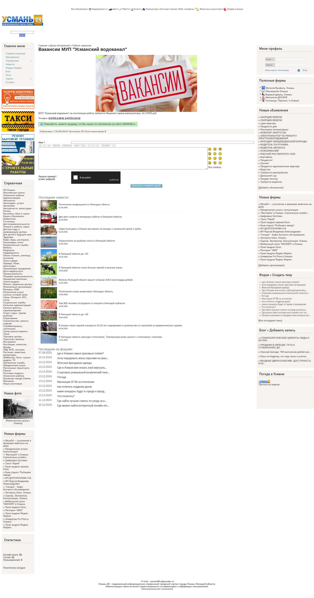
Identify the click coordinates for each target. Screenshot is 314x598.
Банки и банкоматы (13, 216)
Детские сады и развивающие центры (15, 230)
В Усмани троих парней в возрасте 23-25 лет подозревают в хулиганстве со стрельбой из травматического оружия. (121, 325)
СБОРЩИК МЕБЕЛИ (271, 117)
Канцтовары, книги (13, 242)
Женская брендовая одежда (74, 363)
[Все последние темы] (270, 320)
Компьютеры (152, 9)
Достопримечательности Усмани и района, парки (16, 225)
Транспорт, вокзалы (13, 339)
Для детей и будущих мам (17, 234)
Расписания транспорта (16, 368)
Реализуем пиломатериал (274, 129)
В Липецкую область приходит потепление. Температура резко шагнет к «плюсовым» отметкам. (110, 337)
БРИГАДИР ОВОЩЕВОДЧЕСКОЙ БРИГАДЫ (283, 141)
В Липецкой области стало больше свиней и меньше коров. (90, 267)
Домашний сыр (268, 175)
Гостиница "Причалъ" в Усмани (282, 100)
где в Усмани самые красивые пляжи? (80, 353)
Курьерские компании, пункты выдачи (15, 280)
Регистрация (283, 70)
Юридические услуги (14, 365)
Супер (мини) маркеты (15, 331)
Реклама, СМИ (11, 289)
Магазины (8, 381)
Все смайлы (214, 167)
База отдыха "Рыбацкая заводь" (277, 225)
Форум (264, 275)
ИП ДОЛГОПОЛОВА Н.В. (18, 478)
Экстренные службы (14, 362)
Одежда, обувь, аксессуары (11, 264)
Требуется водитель (271, 182)
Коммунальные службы (15, 245)
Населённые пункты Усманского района (14, 194)
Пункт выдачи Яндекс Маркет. (276, 253)
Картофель (266, 157)
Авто (115, 9)
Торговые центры (12, 336)
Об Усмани (9, 190)
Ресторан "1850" (14, 510)
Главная (42, 45)
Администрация (11, 198)
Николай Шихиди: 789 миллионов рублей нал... (285, 352)
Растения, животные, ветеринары (14, 353)
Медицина (8, 250)
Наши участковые (12, 383)
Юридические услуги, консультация (15, 450)
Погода (61, 377)
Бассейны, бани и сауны (16, 213)
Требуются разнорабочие (274, 172)
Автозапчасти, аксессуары (17, 208)
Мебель (7, 247)
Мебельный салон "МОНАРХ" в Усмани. (14, 502)
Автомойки (9, 205)
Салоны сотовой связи (15, 294)
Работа (125, 9)
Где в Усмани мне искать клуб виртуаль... (82, 367)
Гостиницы (9, 221)
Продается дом (268, 126)
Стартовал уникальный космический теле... (83, 372)
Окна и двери (10, 260)
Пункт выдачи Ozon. (16, 507)
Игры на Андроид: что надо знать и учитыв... (284, 356)
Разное (7, 370)
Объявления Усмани (277, 91)
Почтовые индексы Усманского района (13, 374)
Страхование (10, 318)
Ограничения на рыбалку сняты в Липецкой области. (87, 240)
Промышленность (12, 273)
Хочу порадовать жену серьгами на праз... (82, 358)
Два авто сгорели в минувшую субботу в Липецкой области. (90, 216)
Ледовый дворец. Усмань (278, 94)
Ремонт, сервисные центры (17, 284)
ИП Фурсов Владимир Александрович (16, 482)
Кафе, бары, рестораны (16, 239)
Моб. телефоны (186, 9)
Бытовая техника (168, 9)
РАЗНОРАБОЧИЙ (269, 150)
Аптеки (7, 211)
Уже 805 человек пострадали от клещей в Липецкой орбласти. (92, 303)
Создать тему (282, 275)
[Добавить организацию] (271, 265)
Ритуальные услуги (13, 292)
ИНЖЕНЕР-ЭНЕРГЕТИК (273, 132)
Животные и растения (211, 9)
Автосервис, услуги (13, 203)
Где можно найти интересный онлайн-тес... (83, 405)
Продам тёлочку (269, 178)
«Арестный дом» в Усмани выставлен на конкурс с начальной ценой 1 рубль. (100, 228)
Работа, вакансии (81, 45)
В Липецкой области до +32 (73, 253)
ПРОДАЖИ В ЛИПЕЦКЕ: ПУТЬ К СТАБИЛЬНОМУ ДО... (276, 346)
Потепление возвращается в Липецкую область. (84, 204)
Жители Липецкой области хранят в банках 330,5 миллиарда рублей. (96, 279)
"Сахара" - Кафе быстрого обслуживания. (16, 488)
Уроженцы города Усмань (17, 378)
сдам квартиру (268, 123)
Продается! (266, 160)
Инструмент (9, 341)
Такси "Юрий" (12, 463)
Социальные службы (14, 302)
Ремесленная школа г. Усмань (18, 422)
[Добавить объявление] (270, 187)
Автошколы (9, 200)
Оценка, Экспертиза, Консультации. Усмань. (15, 497)
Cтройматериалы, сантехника (13, 327)
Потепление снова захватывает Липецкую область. (86, 291)
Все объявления (79, 9)
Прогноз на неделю (269, 384)
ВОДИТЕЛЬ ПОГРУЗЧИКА (274, 144)
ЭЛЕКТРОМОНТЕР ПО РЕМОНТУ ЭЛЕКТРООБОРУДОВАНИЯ (277, 137)
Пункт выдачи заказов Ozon (275, 222)
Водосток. (265, 169)
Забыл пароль (271, 70)
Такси (6, 334)
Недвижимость (99, 9)
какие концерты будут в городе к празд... (81, 391)
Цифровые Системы (16, 460)
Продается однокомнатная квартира (280, 166)
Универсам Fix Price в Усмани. (276, 256)
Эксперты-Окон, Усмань (18, 492)
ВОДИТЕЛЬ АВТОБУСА (272, 147)
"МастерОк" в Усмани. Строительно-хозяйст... (16, 456)
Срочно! (264, 163)
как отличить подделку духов (74, 386)
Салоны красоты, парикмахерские (12, 309)
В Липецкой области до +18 (73, 314)
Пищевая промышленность (18, 276)
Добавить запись (282, 330)
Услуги (137, 9)
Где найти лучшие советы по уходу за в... (82, 400)
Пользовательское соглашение (157, 589)
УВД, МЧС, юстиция (14, 349)
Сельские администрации (17, 305)
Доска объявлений (60, 45)
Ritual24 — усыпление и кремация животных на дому (17, 443)
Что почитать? (66, 396)
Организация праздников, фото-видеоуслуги (17, 269)
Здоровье (8, 237)
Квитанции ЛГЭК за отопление (75, 382)
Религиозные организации (17, 287)
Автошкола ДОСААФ (276, 97)
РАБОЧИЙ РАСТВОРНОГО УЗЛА (277, 154)
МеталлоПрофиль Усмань (280, 88)
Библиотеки (9, 218)
